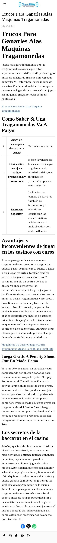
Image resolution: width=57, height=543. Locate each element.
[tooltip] (23, 526)
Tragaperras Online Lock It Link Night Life (27, 348)
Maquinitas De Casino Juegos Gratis (23, 344)
